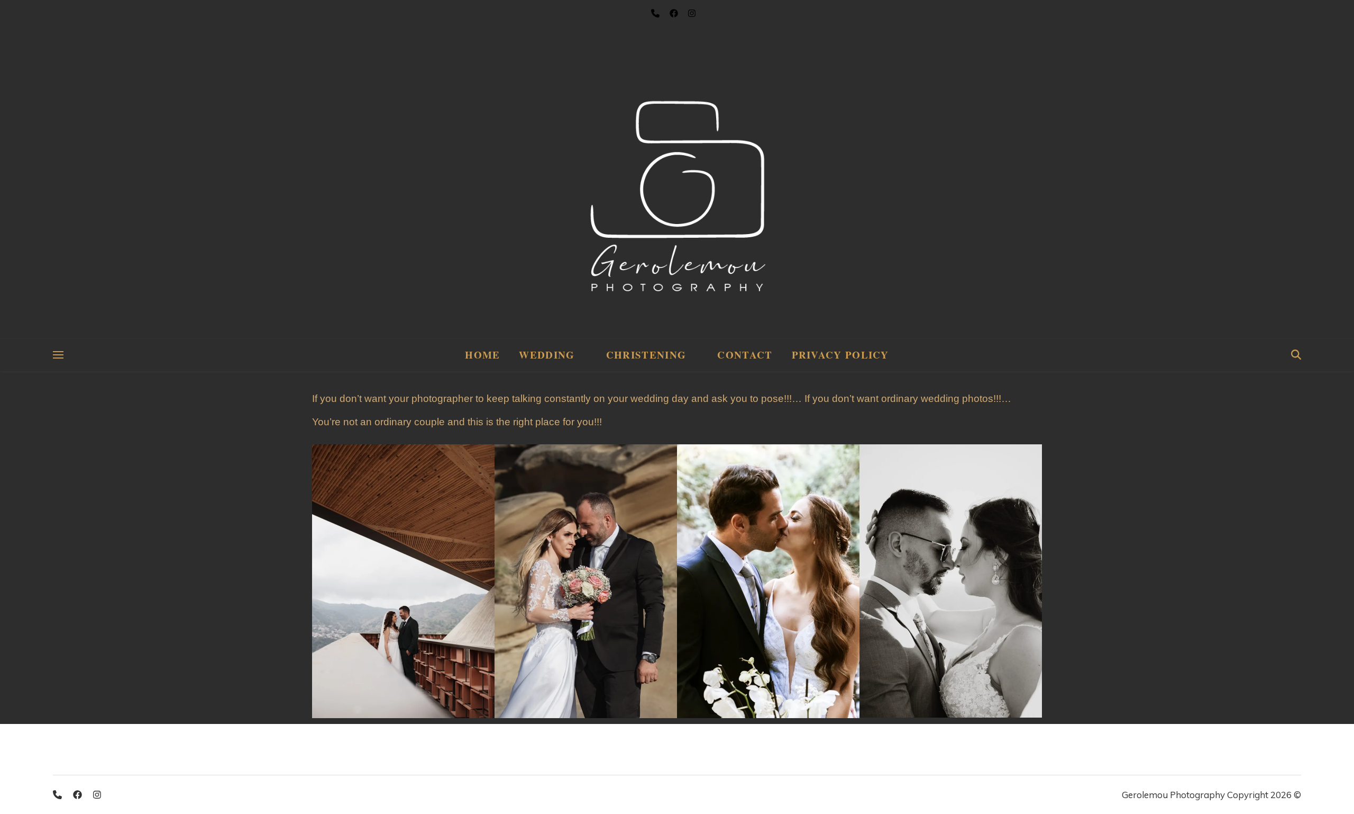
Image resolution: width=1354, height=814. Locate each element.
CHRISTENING (646, 354)
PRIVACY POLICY (840, 354)
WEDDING (546, 354)
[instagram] (97, 794)
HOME (482, 354)
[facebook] (78, 794)
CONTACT (744, 354)
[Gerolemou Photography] (677, 169)
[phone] (58, 794)
